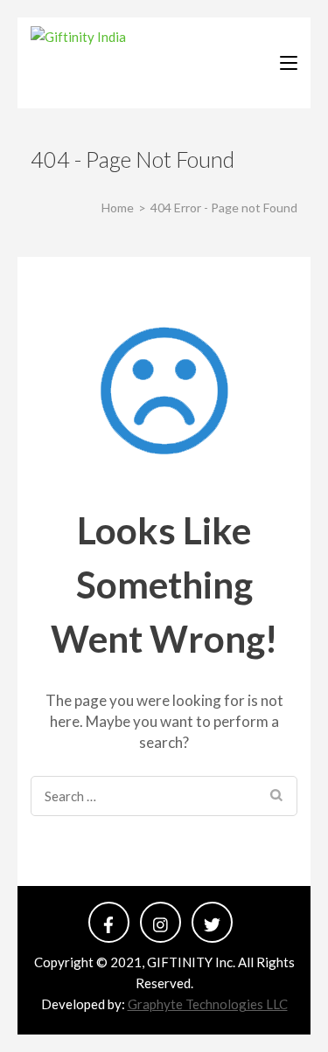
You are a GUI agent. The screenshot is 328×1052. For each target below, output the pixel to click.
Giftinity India (141, 62)
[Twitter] (212, 922)
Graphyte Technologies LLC (208, 1004)
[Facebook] (108, 922)
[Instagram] (160, 922)
